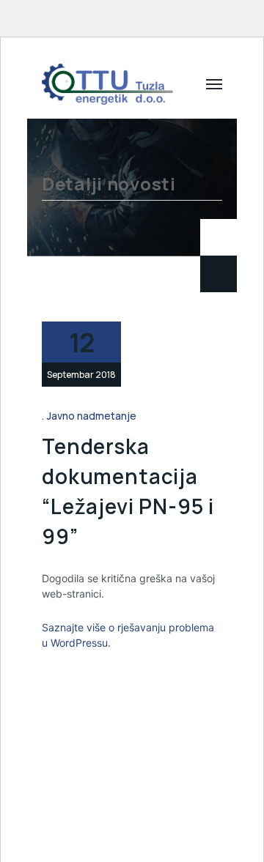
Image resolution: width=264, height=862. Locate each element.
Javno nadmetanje (91, 416)
